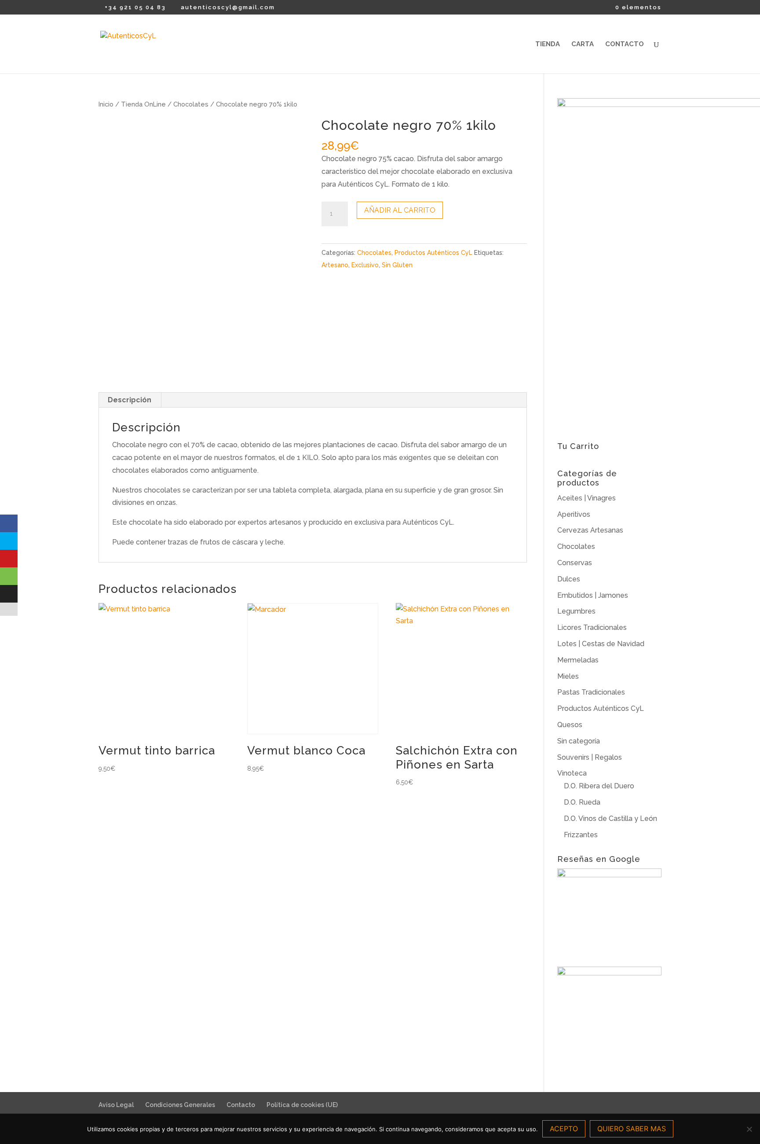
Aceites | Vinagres (586, 498)
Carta (582, 44)
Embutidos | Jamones (592, 595)
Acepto (564, 1128)
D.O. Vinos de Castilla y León (610, 818)
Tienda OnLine (143, 104)
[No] (749, 1129)
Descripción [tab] (129, 400)
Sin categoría (578, 741)
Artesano (335, 265)
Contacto (624, 44)
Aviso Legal (116, 1104)
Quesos (569, 725)
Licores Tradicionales (592, 627)
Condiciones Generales (180, 1104)
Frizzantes (581, 835)
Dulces (568, 579)
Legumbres (576, 611)
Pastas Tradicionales (591, 692)
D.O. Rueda (582, 802)
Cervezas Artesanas (590, 530)
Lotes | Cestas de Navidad (600, 644)
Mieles (568, 676)
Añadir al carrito (399, 210)
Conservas (574, 563)
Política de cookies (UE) (302, 1104)
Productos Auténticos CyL (433, 252)
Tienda (547, 44)
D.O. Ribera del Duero (599, 786)
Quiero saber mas (631, 1128)
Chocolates (190, 104)
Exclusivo (365, 265)
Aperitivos (573, 514)
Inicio (106, 104)
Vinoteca (572, 773)
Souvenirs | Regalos (589, 757)
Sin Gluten (397, 265)
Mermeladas (578, 660)
